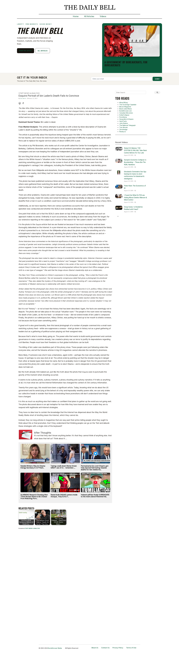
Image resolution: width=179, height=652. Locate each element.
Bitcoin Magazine (125, 107)
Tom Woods (123, 127)
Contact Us (105, 648)
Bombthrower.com (125, 111)
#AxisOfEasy (123, 102)
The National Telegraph (127, 125)
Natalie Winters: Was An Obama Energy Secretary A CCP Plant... (33, 467)
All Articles (89, 16)
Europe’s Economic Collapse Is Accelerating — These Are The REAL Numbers (135, 162)
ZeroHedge (123, 129)
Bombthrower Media (55, 648)
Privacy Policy (117, 648)
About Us (94, 648)
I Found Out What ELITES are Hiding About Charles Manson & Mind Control (135, 197)
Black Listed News (125, 109)
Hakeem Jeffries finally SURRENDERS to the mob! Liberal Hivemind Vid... (95, 495)
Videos (103, 16)
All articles (43, 51)
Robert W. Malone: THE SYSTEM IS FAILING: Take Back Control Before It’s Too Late (135, 150)
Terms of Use (131, 648)
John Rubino (123, 123)
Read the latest (25, 50)
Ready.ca (122, 131)
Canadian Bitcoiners (126, 113)
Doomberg (123, 117)
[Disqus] (65, 558)
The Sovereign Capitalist (127, 104)
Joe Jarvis (23, 98)
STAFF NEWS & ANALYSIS (32, 528)
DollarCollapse (124, 115)
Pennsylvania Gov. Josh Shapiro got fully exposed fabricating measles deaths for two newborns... (94, 468)
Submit (157, 79)
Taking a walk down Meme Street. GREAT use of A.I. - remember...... (64, 467)
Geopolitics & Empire (126, 119)
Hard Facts (123, 121)
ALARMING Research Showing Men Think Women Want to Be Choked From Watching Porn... (34, 496)
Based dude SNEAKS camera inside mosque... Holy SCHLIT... (64, 495)
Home (76, 16)
